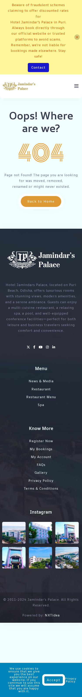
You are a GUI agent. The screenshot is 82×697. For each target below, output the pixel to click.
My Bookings (41, 449)
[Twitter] (29, 347)
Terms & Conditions (41, 488)
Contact (38, 67)
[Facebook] (35, 347)
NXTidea (52, 615)
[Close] (77, 37)
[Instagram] (48, 347)
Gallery (41, 472)
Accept (53, 680)
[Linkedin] (53, 347)
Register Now (41, 441)
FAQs (41, 464)
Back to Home (41, 201)
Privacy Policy (41, 480)
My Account (41, 457)
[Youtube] (41, 347)
